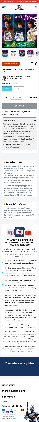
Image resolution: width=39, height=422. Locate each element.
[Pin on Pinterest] (36, 28)
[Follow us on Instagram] (21, 406)
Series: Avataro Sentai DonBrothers (20, 77)
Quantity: (5, 98)
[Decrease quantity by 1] (12, 97)
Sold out (19, 106)
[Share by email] (36, 33)
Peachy (15, 418)
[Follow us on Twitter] (13, 406)
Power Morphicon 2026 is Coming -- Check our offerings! (19, 1)
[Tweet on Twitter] (36, 18)
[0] (3, 7)
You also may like (19, 363)
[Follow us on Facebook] (17, 406)
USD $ (5, 401)
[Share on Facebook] (36, 23)
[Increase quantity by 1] (20, 97)
